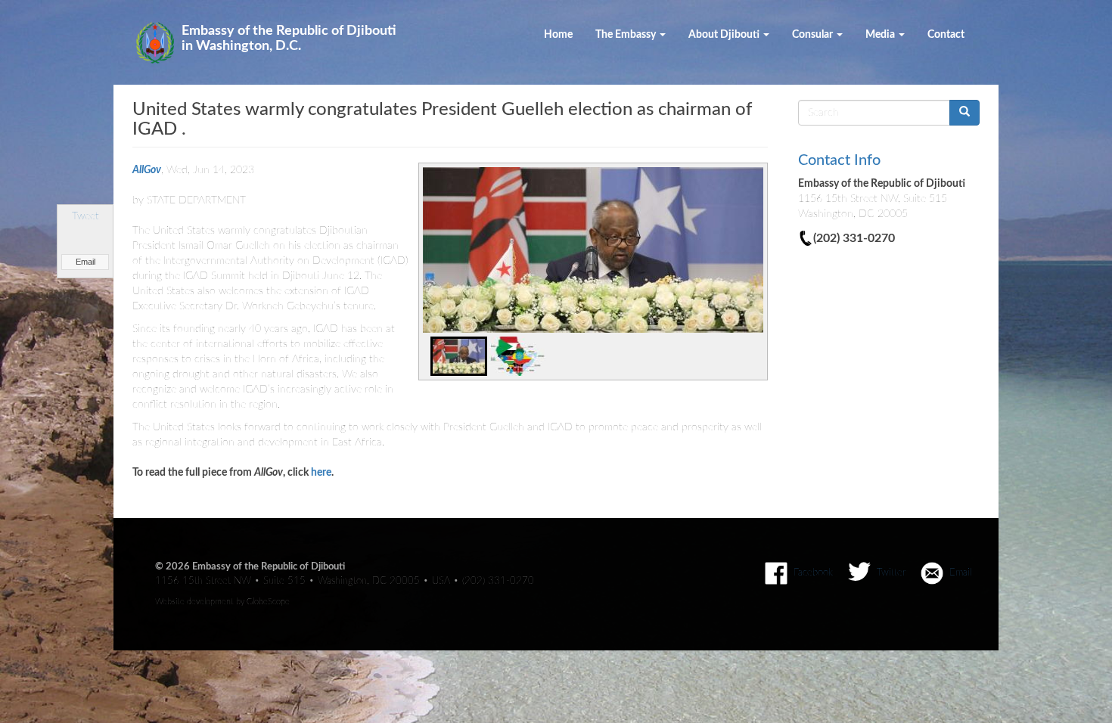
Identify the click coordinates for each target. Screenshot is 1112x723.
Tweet (85, 216)
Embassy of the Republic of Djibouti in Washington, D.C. (289, 38)
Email (85, 261)
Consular (813, 34)
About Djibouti (725, 34)
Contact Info (839, 160)
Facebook (813, 572)
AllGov (146, 170)
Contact (945, 34)
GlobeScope (268, 601)
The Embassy (626, 34)
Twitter (891, 572)
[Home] (160, 43)
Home (558, 34)
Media (881, 34)
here (321, 472)
